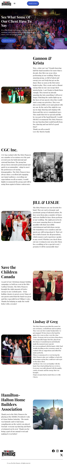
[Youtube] (61, 451)
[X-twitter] (61, 455)
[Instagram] (57, 451)
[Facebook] (53, 451)
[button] (14, 3)
